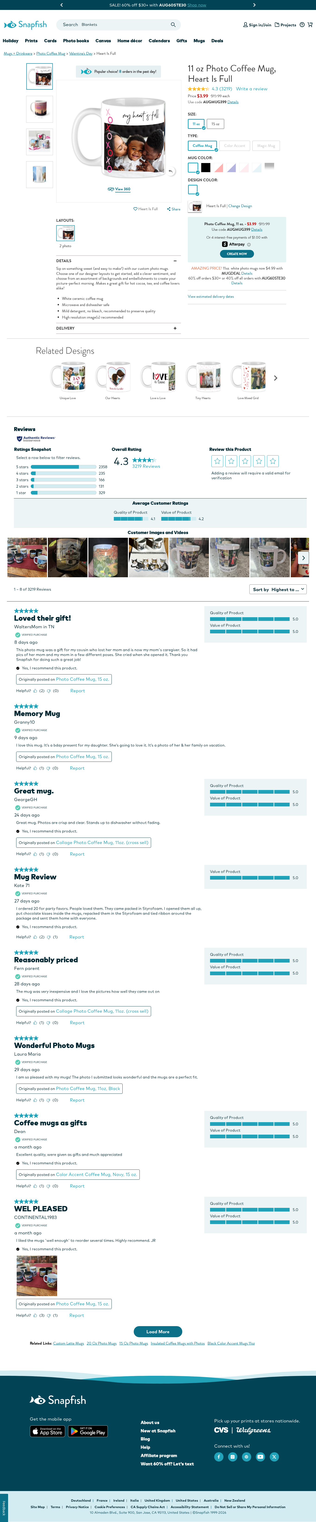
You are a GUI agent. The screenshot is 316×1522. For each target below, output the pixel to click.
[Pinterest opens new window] (249, 1454)
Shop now (231, 5)
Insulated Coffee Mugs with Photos (178, 1343)
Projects (288, 24)
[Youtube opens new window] (263, 1454)
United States (187, 1500)
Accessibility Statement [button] (190, 1507)
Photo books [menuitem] (76, 40)
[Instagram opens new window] (235, 1454)
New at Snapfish (158, 1431)
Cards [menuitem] (50, 40)
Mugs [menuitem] (199, 40)
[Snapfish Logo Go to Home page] (24, 24)
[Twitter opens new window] (277, 1454)
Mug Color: (200, 157)
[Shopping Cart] (309, 25)
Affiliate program (159, 1455)
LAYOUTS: (65, 220)
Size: (192, 114)
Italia (134, 1500)
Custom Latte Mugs (68, 1343)
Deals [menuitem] (217, 40)
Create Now (237, 254)
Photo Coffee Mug (50, 53)
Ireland (119, 1500)
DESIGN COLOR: (203, 180)
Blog (145, 1439)
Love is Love (157, 398)
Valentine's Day (81, 53)
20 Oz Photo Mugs (102, 1343)
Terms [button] (55, 1507)
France (102, 1500)
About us (150, 1422)
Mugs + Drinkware (18, 53)
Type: (193, 136)
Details (233, 102)
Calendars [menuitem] (159, 40)
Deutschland (81, 1500)
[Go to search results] (173, 25)
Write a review (251, 88)
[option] (39, 76)
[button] (170, 171)
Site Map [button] (38, 1507)
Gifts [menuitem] (182, 40)
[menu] (173, 209)
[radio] (193, 190)
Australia (211, 1500)
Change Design (240, 206)
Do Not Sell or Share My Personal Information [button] (250, 1507)
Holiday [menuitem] (11, 40)
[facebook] (221, 1454)
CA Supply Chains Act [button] (148, 1507)
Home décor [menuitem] (130, 40)
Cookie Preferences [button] (110, 1507)
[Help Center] (302, 25)
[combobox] (118, 24)
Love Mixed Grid (248, 398)
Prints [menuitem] (31, 40)
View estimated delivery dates (211, 296)
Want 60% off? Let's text (167, 1464)
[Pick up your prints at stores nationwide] (221, 1429)
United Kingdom (158, 1500)
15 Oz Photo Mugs (133, 1343)
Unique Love (68, 398)
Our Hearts (112, 398)
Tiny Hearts (203, 398)
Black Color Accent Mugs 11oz (231, 1343)
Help (145, 1447)
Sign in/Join (260, 24)
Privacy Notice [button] (77, 1507)
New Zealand (234, 1500)
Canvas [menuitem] (103, 40)
